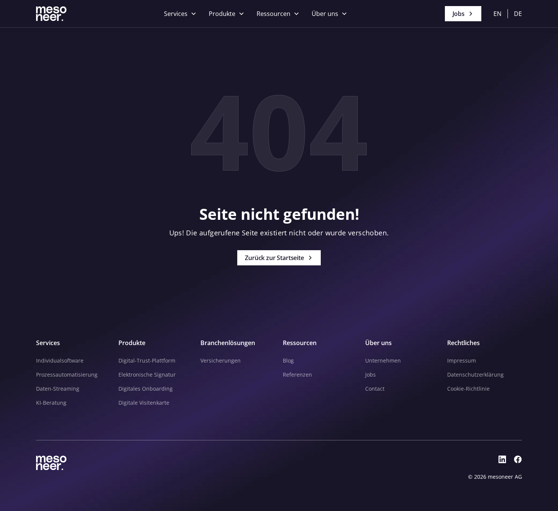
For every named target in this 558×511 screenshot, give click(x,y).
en (497, 13)
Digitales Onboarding (145, 388)
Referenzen (297, 374)
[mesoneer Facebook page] (518, 460)
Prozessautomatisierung (67, 374)
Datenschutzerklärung (475, 374)
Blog (288, 360)
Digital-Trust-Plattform (146, 360)
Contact (375, 388)
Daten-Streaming (57, 388)
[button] (180, 13)
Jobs (370, 374)
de (518, 13)
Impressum (461, 360)
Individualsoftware (60, 360)
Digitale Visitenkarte (143, 402)
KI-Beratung (51, 402)
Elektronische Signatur (147, 374)
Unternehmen (383, 360)
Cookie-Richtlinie (468, 388)
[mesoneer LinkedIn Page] (502, 460)
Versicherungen (220, 360)
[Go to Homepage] (51, 13)
